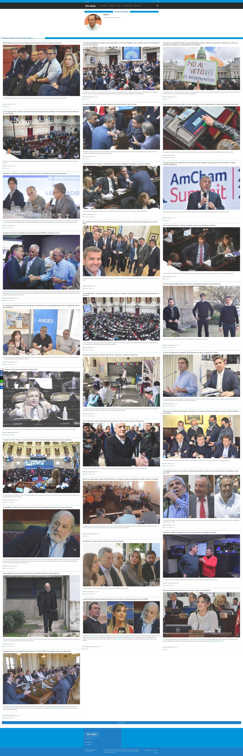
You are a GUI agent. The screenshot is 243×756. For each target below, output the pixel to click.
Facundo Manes (117, 278)
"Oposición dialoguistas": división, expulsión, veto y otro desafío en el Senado (189, 225)
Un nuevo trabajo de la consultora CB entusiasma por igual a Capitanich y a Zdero (190, 352)
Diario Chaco (170, 403)
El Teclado (90, 413)
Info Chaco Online (92, 533)
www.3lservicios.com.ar (89, 750)
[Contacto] (158, 1)
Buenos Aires (104, 5)
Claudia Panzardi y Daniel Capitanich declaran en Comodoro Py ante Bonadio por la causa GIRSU (115, 599)
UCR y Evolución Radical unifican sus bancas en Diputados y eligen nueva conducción (192, 284)
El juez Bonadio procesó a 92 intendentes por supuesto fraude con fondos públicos (31, 573)
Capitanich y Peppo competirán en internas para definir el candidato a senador (189, 532)
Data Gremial (10, 362)
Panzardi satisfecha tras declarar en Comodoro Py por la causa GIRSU (186, 590)
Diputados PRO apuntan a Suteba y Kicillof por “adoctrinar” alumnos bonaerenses (110, 355)
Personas (118, 5)
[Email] (1, 384)
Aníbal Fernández (219, 641)
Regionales (111, 5)
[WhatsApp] (1, 381)
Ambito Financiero (11, 432)
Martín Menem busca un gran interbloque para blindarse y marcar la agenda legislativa (32, 43)
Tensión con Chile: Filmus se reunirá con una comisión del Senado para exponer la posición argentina (37, 440)
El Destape (90, 156)
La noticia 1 (11, 565)
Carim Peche (112, 526)
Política (5, 104)
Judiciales (6, 565)
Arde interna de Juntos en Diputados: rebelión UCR (20, 369)
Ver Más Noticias (121, 722)
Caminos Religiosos (127, 5)
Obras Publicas (87, 646)
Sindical (5, 362)
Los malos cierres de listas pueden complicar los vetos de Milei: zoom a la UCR (109, 104)
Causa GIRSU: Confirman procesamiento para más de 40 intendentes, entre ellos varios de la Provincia (37, 507)
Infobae (169, 155)
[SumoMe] (1, 387)
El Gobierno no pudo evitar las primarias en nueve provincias (103, 541)
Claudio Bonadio (200, 639)
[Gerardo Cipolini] (93, 22)
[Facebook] (153, 1)
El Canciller (90, 286)
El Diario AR (90, 96)
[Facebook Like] (1, 374)
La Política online (171, 583)
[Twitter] (156, 1)
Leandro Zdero (12, 291)
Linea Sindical (137, 5)
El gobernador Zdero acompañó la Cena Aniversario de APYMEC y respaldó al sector (31, 233)
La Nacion (10, 104)
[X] (1, 378)
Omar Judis (118, 638)
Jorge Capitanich (211, 641)
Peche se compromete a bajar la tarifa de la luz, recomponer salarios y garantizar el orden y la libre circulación (121, 479)
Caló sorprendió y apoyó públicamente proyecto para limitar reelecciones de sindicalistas (113, 421)
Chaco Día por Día (11, 298)
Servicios (155, 750)
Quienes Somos (148, 750)
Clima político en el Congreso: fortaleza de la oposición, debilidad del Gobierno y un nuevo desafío (116, 164)
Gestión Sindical (91, 471)
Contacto (156, 752)
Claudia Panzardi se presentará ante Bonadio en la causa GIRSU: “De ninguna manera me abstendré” (37, 651)
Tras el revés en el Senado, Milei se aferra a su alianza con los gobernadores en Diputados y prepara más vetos (200, 104)
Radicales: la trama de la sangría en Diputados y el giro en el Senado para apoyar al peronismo (35, 173)
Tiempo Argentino (171, 345)
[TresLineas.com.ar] (91, 6)
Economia (86, 96)
